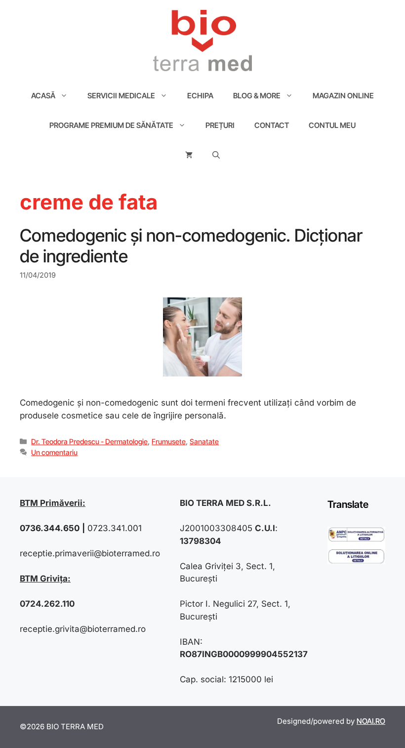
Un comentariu (54, 452)
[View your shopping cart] (188, 155)
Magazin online (343, 95)
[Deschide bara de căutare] (216, 155)
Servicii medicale (121, 95)
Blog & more (257, 95)
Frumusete (169, 441)
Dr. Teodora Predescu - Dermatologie (89, 441)
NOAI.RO (371, 721)
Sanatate (204, 441)
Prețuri (220, 125)
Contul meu (332, 125)
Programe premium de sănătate (111, 125)
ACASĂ (43, 95)
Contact (271, 125)
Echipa (200, 95)
